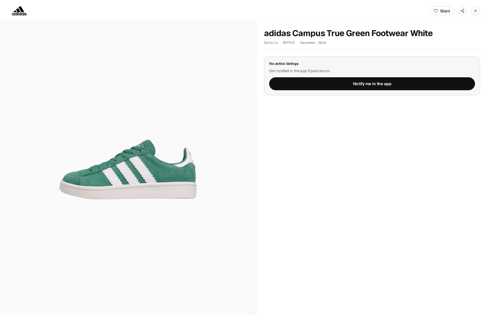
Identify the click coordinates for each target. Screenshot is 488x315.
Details (271, 42)
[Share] (462, 10)
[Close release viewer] (475, 10)
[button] (128, 168)
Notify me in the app (372, 83)
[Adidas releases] (19, 11)
